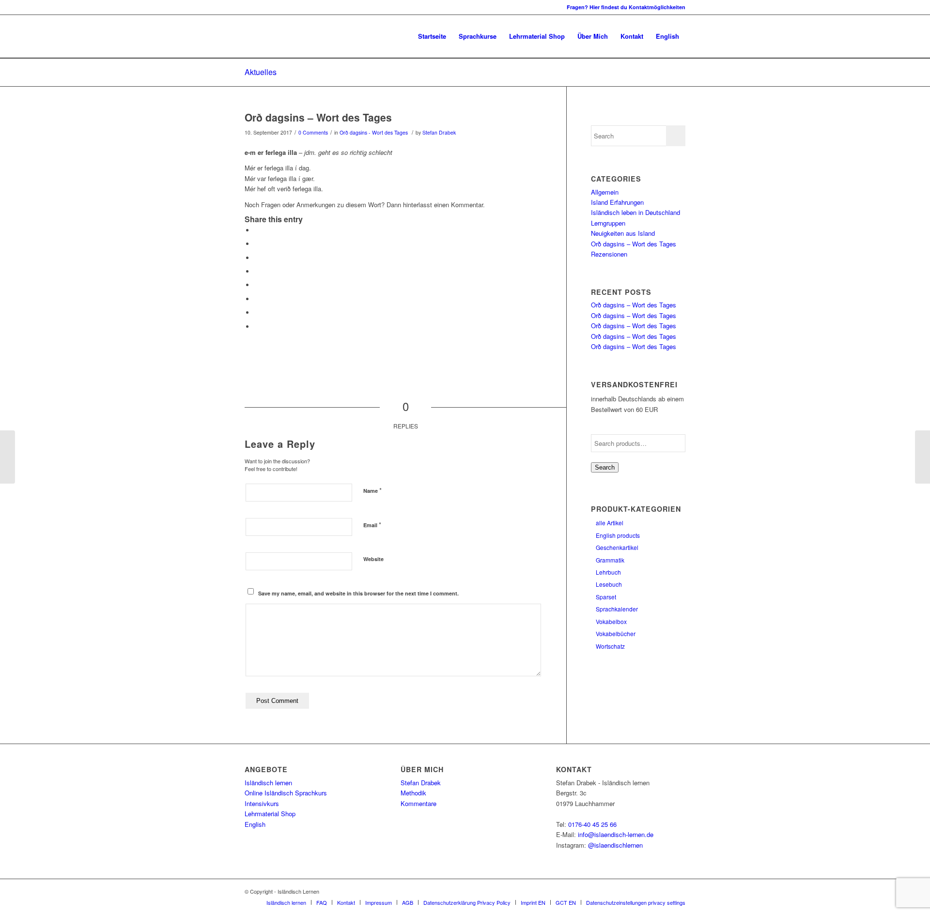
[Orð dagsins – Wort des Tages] (7, 457)
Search (605, 467)
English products (618, 535)
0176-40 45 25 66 (592, 824)
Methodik (413, 792)
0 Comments (313, 132)
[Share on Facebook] (256, 230)
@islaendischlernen (615, 845)
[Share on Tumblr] (256, 284)
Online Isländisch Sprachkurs (286, 792)
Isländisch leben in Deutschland (635, 212)
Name (372, 490)
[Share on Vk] (256, 299)
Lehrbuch (608, 572)
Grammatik (610, 560)
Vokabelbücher (616, 633)
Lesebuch (609, 584)
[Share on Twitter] (256, 243)
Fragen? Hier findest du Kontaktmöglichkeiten (626, 7)
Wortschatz (610, 646)
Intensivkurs (262, 803)
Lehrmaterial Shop (270, 813)
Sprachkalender (617, 609)
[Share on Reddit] (256, 312)
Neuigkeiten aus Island (623, 233)
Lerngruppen (608, 223)
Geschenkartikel (617, 547)
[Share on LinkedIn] (256, 271)
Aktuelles (261, 71)
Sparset (606, 597)
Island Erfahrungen (617, 202)
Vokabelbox (611, 621)
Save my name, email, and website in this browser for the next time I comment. (358, 593)
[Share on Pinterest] (256, 257)
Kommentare (418, 803)
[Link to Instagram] (247, 7)
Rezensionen (609, 254)
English (255, 824)
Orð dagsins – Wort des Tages (318, 117)
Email (372, 524)
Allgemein (605, 192)
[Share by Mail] (256, 326)
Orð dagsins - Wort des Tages (374, 132)
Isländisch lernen (268, 782)
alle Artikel (609, 522)
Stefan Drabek (439, 132)
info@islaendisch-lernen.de (615, 834)
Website (373, 559)
